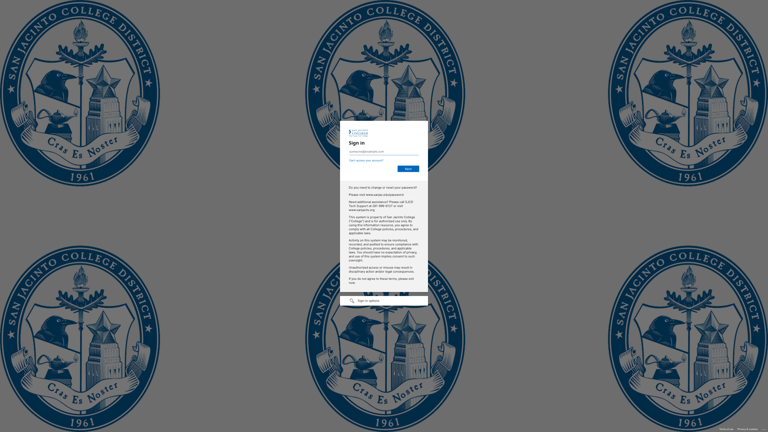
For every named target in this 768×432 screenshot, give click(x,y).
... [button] (764, 429)
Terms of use (726, 429)
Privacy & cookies (747, 429)
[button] (384, 301)
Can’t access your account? (366, 160)
